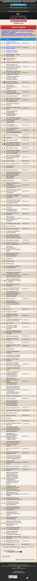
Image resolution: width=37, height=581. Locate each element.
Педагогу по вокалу (11, 311)
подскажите (9, 258)
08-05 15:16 (25, 374)
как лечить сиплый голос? (13, 466)
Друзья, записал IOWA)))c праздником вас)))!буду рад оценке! (13, 157)
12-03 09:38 (25, 274)
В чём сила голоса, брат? (13, 223)
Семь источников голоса (13, 407)
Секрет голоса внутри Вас (13, 396)
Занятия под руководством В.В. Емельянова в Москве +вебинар (13, 332)
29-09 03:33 (25, 345)
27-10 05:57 (25, 47)
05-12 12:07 (25, 87)
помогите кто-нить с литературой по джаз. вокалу (12, 315)
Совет (8, 306)
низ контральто (10, 420)
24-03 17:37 (25, 228)
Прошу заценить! (11, 398)
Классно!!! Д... (10, 342)
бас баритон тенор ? (12, 140)
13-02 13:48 (25, 66)
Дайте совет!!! (10, 323)
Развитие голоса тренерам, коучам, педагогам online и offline (13, 92)
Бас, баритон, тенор (12, 148)
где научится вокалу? (12, 96)
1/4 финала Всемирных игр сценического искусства (13, 320)
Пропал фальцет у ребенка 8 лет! (11, 59)
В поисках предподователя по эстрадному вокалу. (11, 209)
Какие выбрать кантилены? (10, 166)
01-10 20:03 (25, 298)
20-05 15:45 (25, 180)
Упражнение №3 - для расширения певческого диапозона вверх (13, 503)
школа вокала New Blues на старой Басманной (13, 528)
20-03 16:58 (25, 544)
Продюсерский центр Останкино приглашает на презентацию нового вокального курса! (13, 294)
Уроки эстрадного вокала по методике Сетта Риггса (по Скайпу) (13, 280)
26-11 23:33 (25, 415)
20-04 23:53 (25, 390)
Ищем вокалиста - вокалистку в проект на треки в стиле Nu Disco (12, 302)
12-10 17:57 (25, 342)
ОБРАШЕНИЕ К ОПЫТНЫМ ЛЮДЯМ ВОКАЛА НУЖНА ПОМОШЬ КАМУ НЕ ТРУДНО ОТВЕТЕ (12, 436)
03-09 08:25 (25, 462)
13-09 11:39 (25, 240)
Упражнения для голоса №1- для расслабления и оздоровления (13, 508)
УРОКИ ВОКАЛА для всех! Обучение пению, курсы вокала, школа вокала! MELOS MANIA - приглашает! (13, 175)
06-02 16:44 (25, 205)
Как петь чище (10, 161)
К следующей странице (13, 552)
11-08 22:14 (25, 469)
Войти (25, 18)
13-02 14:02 (25, 62)
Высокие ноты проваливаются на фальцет (11, 87)
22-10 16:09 (25, 92)
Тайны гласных (10, 298)
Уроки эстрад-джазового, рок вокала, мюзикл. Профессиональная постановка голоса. (13, 374)
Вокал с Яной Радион (12, 135)
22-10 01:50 (25, 424)
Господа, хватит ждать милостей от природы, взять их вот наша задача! (13, 364)
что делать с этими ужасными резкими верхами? (11, 327)
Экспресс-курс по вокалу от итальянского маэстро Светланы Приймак (13, 152)
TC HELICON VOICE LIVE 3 (13, 270)
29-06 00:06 (25, 130)
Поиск (20, 18)
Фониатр (8, 309)
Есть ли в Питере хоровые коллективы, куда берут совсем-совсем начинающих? (13, 120)
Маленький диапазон (12, 170)
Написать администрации (18, 572)
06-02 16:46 (25, 201)
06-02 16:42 (25, 209)
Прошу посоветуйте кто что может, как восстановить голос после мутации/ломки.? (13, 185)
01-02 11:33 (25, 219)
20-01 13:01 (25, 288)
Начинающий (10, 349)
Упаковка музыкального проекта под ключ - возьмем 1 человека (12, 78)
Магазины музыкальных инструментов (18, 11)
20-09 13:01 (25, 452)
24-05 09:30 (25, 494)
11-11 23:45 (25, 420)
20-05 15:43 (25, 185)
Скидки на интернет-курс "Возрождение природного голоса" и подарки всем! (13, 457)
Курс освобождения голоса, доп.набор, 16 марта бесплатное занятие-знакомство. (12, 403)
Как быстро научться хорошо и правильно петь (13, 243)
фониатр (8, 418)
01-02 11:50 (25, 213)
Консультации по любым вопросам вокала (13, 266)
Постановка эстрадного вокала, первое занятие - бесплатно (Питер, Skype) (13, 236)
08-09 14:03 (25, 170)
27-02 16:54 (25, 410)
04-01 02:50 (25, 327)
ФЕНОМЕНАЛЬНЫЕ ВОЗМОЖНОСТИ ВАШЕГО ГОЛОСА (13, 494)
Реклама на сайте (18, 571)
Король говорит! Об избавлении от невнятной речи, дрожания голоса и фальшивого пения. (13, 67)
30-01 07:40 (25, 323)
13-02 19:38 (25, 243)
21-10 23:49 (25, 339)
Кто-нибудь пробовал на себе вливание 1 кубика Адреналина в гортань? (13, 144)
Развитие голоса (18, 23)
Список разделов (18, 27)
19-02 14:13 (25, 125)
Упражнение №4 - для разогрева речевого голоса (13, 498)
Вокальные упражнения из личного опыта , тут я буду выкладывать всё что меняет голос (13, 523)
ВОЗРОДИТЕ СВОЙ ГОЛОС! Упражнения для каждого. (13, 513)
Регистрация (13, 18)
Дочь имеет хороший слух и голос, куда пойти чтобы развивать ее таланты (13, 73)
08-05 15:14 (25, 381)
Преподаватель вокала (12, 240)
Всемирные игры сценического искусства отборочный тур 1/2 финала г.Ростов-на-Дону (13, 488)
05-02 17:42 (25, 72)
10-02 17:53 (25, 140)
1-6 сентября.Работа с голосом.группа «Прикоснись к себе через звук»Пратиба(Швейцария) (13, 130)
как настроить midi (11, 413)
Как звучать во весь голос (13, 410)
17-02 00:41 (25, 320)
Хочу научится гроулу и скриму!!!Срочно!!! (12, 452)
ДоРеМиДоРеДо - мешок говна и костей (13, 55)
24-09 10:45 (25, 449)
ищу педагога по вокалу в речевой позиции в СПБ (13, 356)
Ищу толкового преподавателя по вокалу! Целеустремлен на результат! (13, 219)
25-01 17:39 (25, 151)
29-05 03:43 (25, 364)
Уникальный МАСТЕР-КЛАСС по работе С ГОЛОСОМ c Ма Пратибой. (13, 533)
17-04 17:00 (25, 537)
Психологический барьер (13, 62)
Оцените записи (10, 415)
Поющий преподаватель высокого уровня (13, 232)
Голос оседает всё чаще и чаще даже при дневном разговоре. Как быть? (13, 201)
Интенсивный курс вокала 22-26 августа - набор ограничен (13, 196)
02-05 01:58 (25, 137)
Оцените (8, 137)
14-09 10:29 (25, 43)
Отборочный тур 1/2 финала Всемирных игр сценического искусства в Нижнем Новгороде (13, 429)
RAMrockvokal (10, 261)
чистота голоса (10, 544)
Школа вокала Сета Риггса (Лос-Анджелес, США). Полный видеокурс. (13, 100)
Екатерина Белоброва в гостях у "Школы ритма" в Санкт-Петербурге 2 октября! (13, 444)
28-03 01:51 (25, 315)
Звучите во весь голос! (12, 336)
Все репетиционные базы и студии (18, 7)
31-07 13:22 (25, 120)
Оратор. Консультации (12, 228)
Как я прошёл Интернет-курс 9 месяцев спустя (13, 288)
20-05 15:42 (25, 191)
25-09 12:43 (25, 108)
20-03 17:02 (25, 541)
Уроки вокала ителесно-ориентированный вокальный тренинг (13, 254)
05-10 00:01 (25, 436)
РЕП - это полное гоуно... (13, 163)
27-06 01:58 (25, 135)
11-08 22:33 (25, 466)
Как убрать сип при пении (13, 205)
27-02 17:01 (25, 407)
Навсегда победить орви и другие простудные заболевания (13, 191)
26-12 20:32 (25, 163)
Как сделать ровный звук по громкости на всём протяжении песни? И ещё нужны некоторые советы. (13, 274)
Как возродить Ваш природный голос (11, 518)
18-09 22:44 (25, 96)
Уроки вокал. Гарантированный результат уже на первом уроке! (13, 248)
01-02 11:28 (25, 223)
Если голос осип (10, 226)
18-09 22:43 (25, 100)
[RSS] (19, 14)
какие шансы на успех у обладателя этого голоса (13, 541)
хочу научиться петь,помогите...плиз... (12, 125)
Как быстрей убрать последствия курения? (12, 82)
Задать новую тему (18, 21)
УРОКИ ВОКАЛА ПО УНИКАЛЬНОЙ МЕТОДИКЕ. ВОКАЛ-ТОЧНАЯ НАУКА (12, 113)
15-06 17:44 (25, 309)
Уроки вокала (10, 180)
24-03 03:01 (25, 398)
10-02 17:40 (25, 144)
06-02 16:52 (25, 196)
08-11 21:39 (25, 82)
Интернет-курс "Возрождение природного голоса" (13, 462)
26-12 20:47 (25, 161)
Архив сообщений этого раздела (25, 559)
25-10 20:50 (25, 336)
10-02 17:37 (25, 148)
